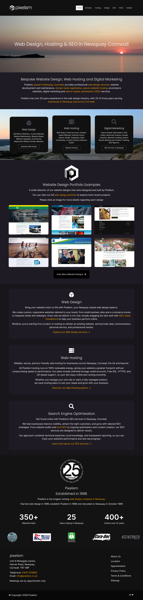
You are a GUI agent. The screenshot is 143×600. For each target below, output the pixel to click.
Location (115, 561)
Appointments (118, 566)
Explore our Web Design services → (71, 332)
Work (121, 8)
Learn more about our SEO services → (71, 443)
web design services (98, 84)
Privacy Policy (118, 570)
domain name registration (68, 88)
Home (79, 8)
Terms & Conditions (121, 575)
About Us (116, 556)
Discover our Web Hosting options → (71, 387)
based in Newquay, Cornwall (49, 84)
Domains (88, 8)
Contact (129, 8)
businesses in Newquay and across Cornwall (71, 101)
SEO (114, 8)
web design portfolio (65, 194)
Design (106, 8)
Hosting (98, 8)
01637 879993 (29, 572)
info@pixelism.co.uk (27, 576)
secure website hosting (95, 88)
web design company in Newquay (87, 499)
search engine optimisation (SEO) (83, 91)
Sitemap (115, 580)
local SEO (62, 427)
